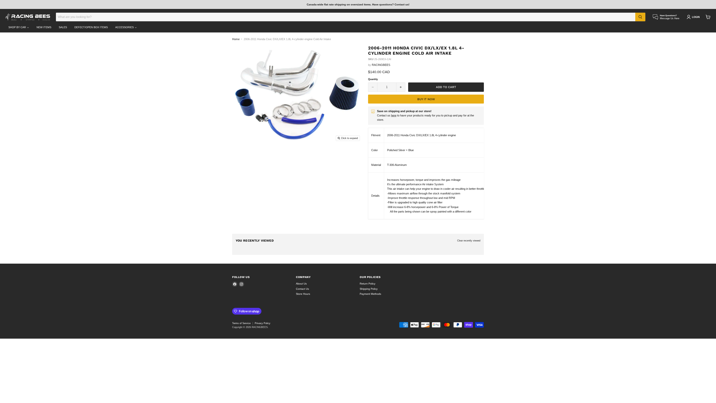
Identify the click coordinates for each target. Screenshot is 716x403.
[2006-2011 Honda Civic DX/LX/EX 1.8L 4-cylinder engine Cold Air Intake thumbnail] (241, 153)
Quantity (373, 79)
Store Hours (303, 293)
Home (236, 39)
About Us (301, 283)
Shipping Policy (369, 288)
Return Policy (367, 283)
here (393, 115)
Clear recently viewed (468, 240)
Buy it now (426, 99)
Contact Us (302, 288)
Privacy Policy (262, 323)
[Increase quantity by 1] (401, 87)
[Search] (640, 17)
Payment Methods (370, 293)
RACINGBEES (381, 64)
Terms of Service (241, 323)
